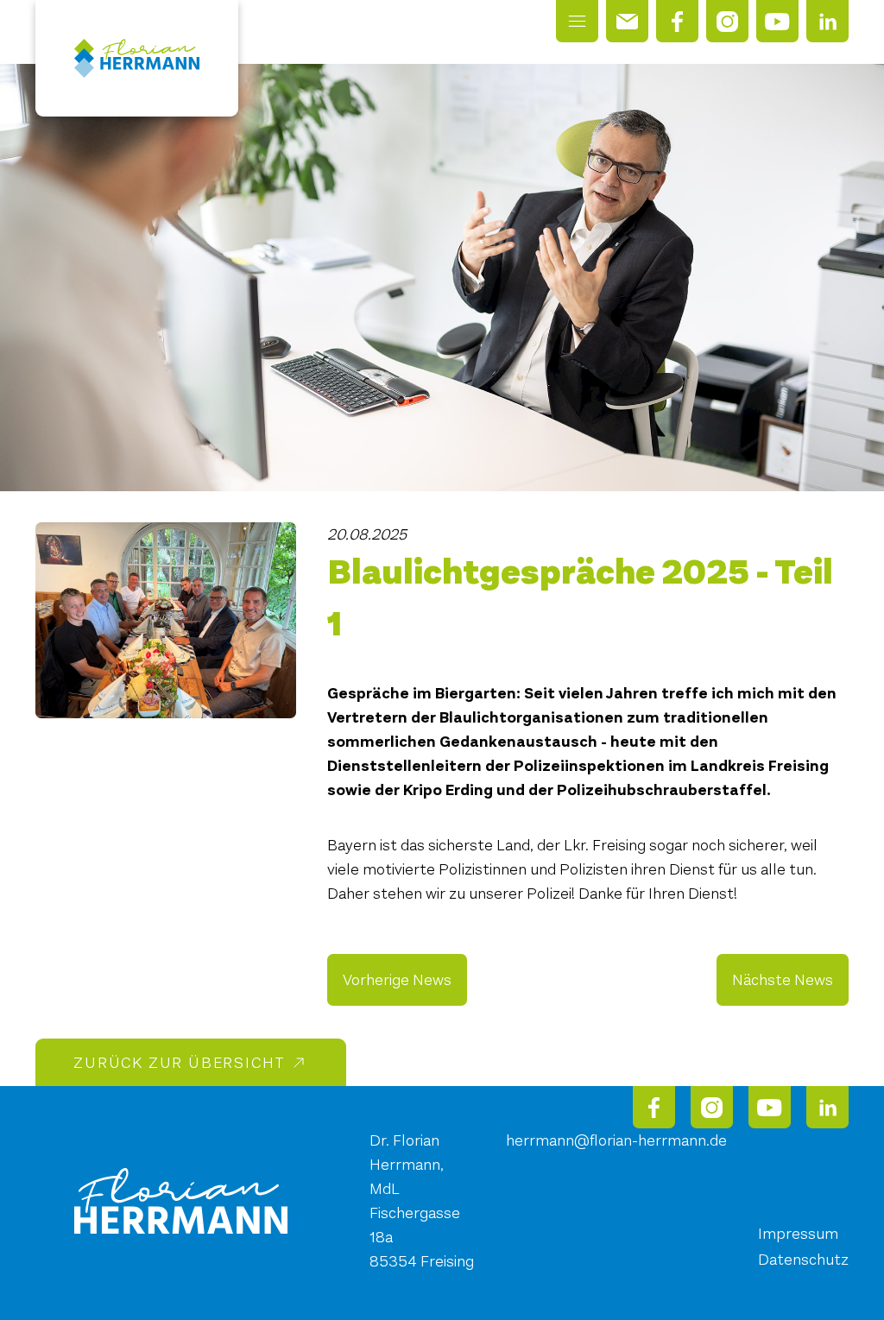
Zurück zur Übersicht (179, 1062)
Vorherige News (397, 979)
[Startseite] (137, 58)
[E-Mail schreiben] (627, 21)
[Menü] (577, 21)
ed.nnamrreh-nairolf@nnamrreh (616, 1140)
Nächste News (782, 979)
